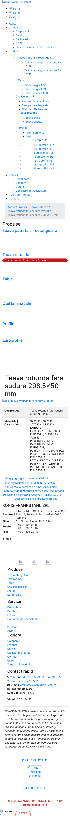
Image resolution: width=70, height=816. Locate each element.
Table (10, 582)
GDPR (19, 43)
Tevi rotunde (15, 579)
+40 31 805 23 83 (32, 677)
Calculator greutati (20, 194)
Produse (14, 51)
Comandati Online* (36, 478)
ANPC (11, 631)
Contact (14, 198)
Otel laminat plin (17, 303)
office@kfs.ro (24, 538)
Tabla (7, 279)
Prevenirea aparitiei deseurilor (33, 47)
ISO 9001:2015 (35, 788)
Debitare (20, 182)
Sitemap (12, 627)
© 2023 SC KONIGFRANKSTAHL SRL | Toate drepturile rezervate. (35, 802)
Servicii (13, 175)
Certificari (21, 39)
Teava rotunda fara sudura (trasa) (28, 211)
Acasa (12, 23)
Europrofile (12, 340)
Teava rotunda (39, 207)
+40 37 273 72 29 (28, 681)
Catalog (20, 35)
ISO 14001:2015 (35, 760)
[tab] (35, 499)
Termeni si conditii (18, 664)
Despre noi (22, 31)
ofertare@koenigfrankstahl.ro (34, 541)
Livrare (19, 186)
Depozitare (22, 178)
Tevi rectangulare (18, 575)
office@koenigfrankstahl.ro (32, 535)
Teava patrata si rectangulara (29, 230)
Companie (15, 27)
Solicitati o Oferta (44, 482)
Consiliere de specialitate (31, 190)
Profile (8, 323)
